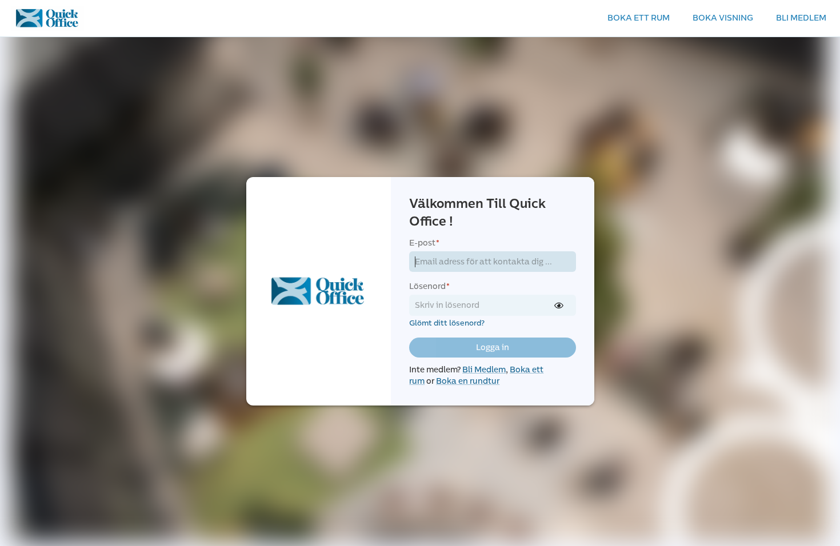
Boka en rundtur (467, 381)
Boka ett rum (638, 18)
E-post (424, 243)
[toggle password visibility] (559, 305)
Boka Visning (723, 18)
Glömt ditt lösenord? (447, 323)
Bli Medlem (801, 18)
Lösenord (429, 286)
